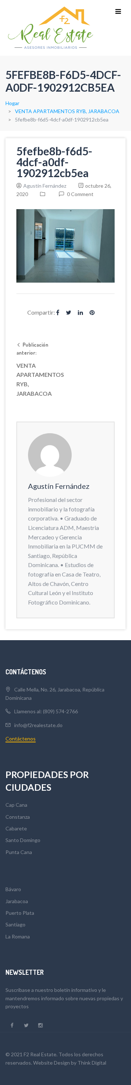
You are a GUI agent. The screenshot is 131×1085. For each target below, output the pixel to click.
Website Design (51, 1063)
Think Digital (92, 1063)
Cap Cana (16, 805)
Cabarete (16, 828)
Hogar (12, 103)
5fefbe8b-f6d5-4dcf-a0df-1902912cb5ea (54, 161)
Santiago (15, 924)
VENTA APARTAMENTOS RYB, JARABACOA (67, 111)
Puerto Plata (19, 913)
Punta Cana (18, 852)
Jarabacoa (16, 901)
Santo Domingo (22, 840)
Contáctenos (20, 738)
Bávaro (13, 889)
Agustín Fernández (44, 186)
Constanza (17, 817)
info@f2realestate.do (38, 725)
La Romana (17, 936)
